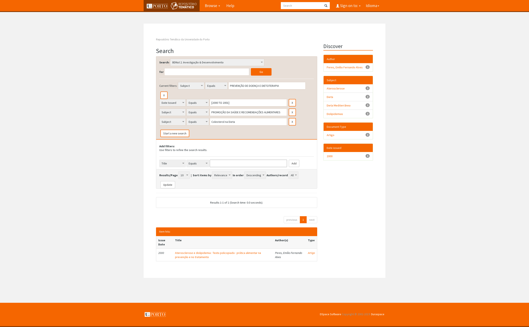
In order (238, 175)
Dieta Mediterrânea (338, 105)
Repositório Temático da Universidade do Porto (183, 39)
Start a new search (174, 133)
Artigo (311, 253)
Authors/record (277, 175)
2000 (329, 156)
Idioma (371, 5)
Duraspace (377, 314)
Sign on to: (349, 5)
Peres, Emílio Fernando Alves (345, 67)
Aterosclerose (336, 88)
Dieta (330, 97)
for (161, 72)
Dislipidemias (335, 114)
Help (230, 5)
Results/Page (168, 175)
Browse (211, 5)
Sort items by (202, 175)
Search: (164, 62)
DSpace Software (330, 314)
